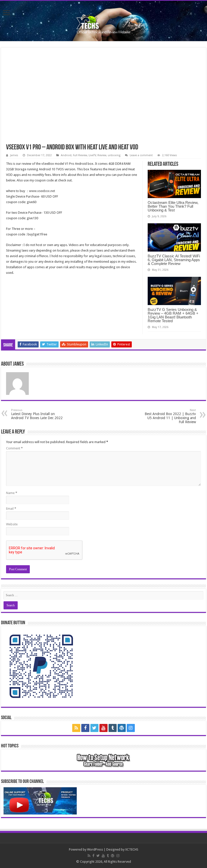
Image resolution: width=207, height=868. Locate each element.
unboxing (114, 155)
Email (11, 508)
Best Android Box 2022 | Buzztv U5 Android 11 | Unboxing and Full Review (170, 416)
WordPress (95, 849)
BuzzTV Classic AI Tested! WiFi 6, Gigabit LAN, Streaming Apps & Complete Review (174, 260)
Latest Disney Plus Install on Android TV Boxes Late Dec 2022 (37, 414)
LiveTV (92, 155)
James (14, 155)
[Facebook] (85, 728)
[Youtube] (103, 728)
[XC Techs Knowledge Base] (103, 20)
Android (66, 155)
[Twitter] (94, 728)
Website (12, 524)
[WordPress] (122, 728)
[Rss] (76, 728)
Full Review (80, 155)
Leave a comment (141, 155)
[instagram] (131, 728)
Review (101, 155)
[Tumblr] (113, 728)
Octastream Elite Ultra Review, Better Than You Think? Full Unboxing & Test (173, 206)
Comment (14, 448)
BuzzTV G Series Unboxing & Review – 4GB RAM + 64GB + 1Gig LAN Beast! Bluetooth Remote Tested (173, 315)
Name (11, 493)
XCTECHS (131, 849)
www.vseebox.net (42, 191)
